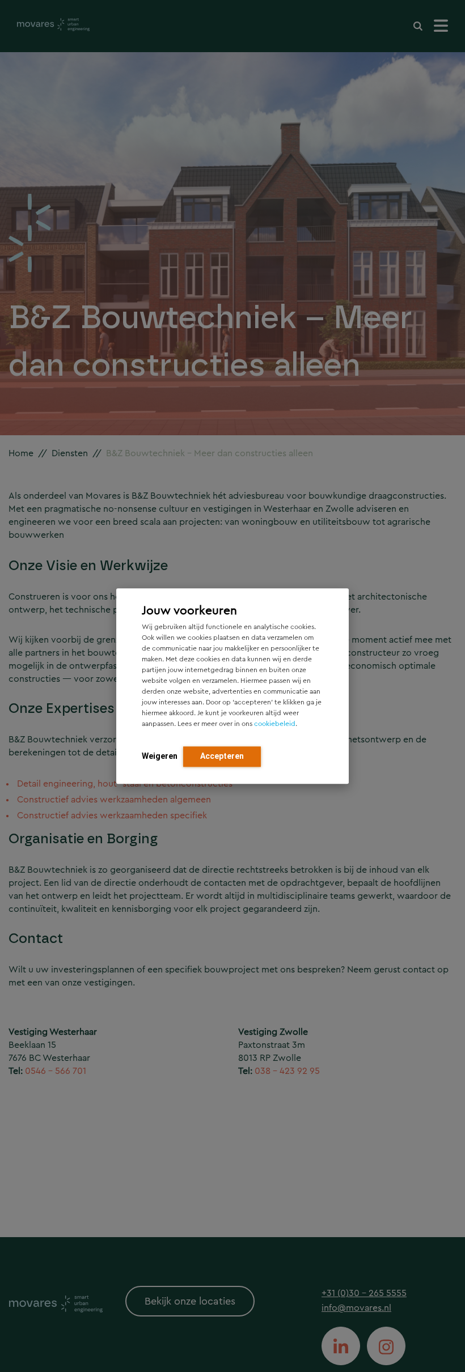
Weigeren (159, 756)
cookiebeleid (274, 724)
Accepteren (222, 756)
